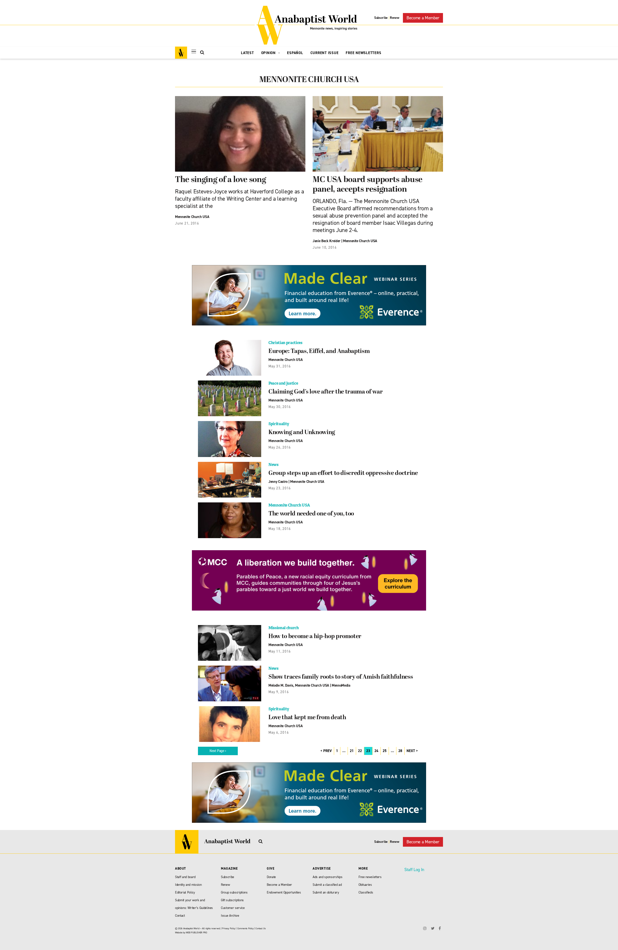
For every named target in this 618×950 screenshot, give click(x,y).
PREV (327, 750)
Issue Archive (230, 915)
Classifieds (365, 892)
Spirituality (278, 423)
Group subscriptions (234, 892)
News (273, 464)
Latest (247, 52)
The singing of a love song (220, 180)
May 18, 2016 (279, 528)
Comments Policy (245, 928)
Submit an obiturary (326, 892)
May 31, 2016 (279, 366)
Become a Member (423, 18)
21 (352, 750)
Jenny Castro (278, 481)
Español (295, 52)
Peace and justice (283, 383)
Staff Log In (414, 870)
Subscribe (381, 17)
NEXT (411, 750)
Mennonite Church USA (192, 216)
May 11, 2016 (279, 651)
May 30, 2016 (279, 406)
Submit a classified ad (327, 884)
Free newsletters (370, 877)
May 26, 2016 (279, 447)
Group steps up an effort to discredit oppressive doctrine (343, 473)
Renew (394, 17)
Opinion (269, 52)
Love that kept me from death (307, 717)
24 (376, 750)
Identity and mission (188, 884)
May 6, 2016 (278, 732)
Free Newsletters (363, 52)
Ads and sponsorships (327, 877)
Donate (271, 877)
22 (360, 750)
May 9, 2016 (278, 692)
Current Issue (324, 52)
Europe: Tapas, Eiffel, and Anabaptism (319, 351)
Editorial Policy (185, 892)
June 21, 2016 (187, 223)
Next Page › (218, 750)
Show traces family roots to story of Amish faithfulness (340, 677)
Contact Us (260, 928)
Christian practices (285, 342)
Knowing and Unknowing (301, 432)
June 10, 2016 (325, 247)
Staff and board (185, 877)
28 (400, 750)
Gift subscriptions (232, 900)
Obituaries (365, 884)
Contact (180, 915)
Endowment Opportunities (284, 892)
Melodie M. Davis (280, 685)
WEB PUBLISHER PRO (196, 932)
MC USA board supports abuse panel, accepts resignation (367, 184)
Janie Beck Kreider (326, 241)
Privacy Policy (228, 928)
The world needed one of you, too (311, 514)
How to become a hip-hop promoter (314, 636)
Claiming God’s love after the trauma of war (325, 392)
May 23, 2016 (279, 488)
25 (384, 750)
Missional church (283, 627)
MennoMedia (341, 685)
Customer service (233, 908)
